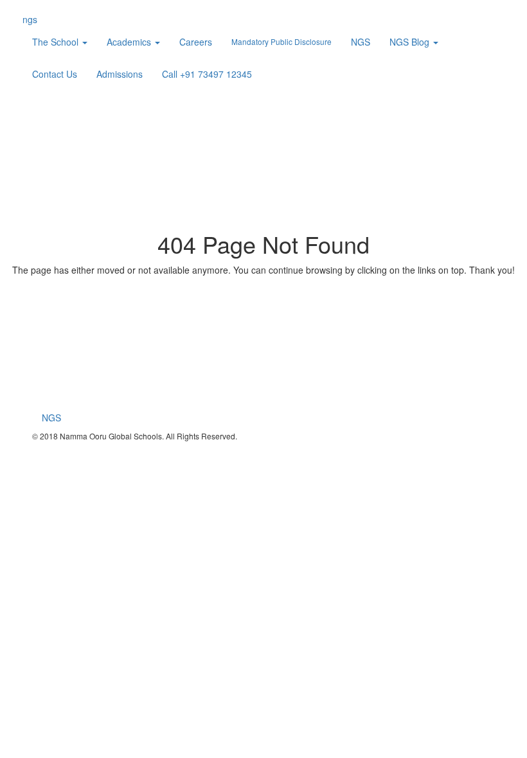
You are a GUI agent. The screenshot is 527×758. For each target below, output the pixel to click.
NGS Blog (410, 41)
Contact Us (54, 73)
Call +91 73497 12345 (207, 73)
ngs (29, 19)
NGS (360, 41)
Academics (130, 41)
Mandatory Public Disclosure (281, 41)
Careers (195, 41)
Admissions (119, 73)
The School (56, 41)
